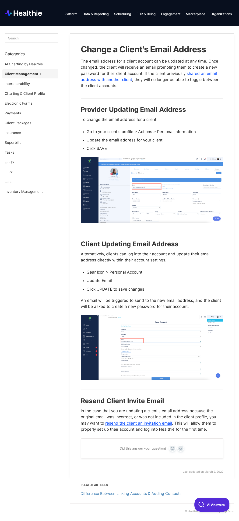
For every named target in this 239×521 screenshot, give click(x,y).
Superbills (13, 142)
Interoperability (17, 83)
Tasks (9, 152)
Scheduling (122, 14)
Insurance (13, 132)
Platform (70, 14)
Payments (13, 113)
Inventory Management (24, 191)
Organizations (221, 14)
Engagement (170, 14)
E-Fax (9, 162)
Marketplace (195, 14)
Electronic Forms (18, 103)
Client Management (22, 74)
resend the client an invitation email (138, 423)
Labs (8, 182)
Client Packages (18, 123)
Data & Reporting (96, 14)
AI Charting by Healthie (24, 64)
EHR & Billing (146, 14)
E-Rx (9, 172)
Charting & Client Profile (25, 93)
